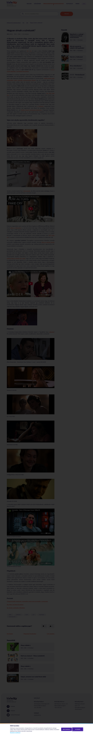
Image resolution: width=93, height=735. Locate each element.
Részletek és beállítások (15, 732)
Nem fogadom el (66, 729)
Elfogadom (77, 729)
